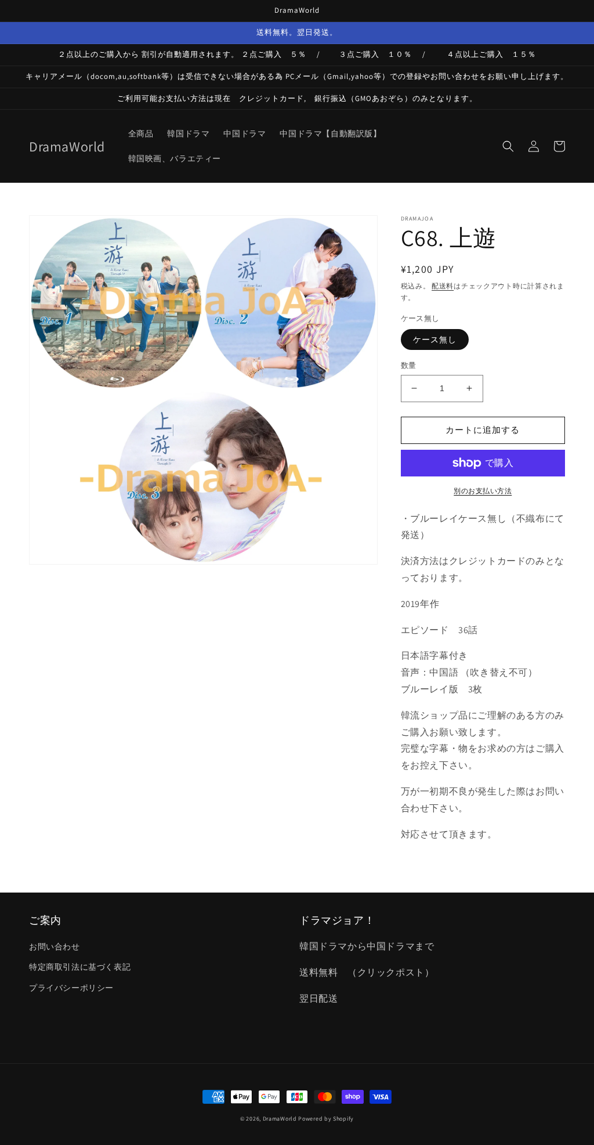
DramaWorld (280, 1118)
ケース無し (435, 339)
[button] (508, 146)
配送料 (443, 285)
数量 (408, 365)
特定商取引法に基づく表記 (80, 967)
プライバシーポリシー (71, 988)
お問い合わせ (54, 946)
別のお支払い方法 (483, 490)
